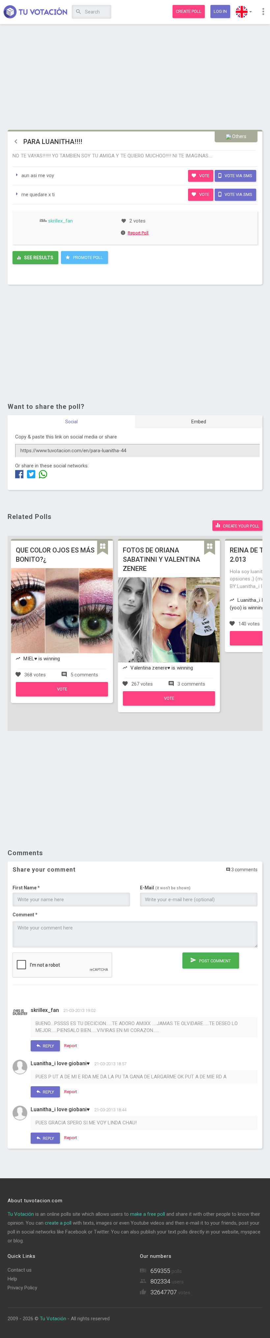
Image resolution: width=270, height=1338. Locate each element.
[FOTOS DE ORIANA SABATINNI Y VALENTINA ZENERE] (169, 704)
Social (71, 421)
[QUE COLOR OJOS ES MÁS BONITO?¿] (62, 694)
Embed (198, 421)
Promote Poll (87, 257)
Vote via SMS (238, 175)
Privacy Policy (22, 1288)
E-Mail (165, 887)
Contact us (20, 1270)
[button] (243, 12)
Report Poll (138, 232)
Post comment (214, 960)
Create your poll (240, 526)
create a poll (58, 1223)
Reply (48, 1046)
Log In (220, 11)
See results (38, 257)
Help (12, 1279)
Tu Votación (21, 1214)
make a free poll (147, 1214)
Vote (203, 175)
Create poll (189, 11)
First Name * (26, 887)
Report (70, 1045)
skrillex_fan (60, 221)
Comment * (25, 914)
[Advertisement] (135, 77)
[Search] (78, 12)
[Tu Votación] (35, 12)
